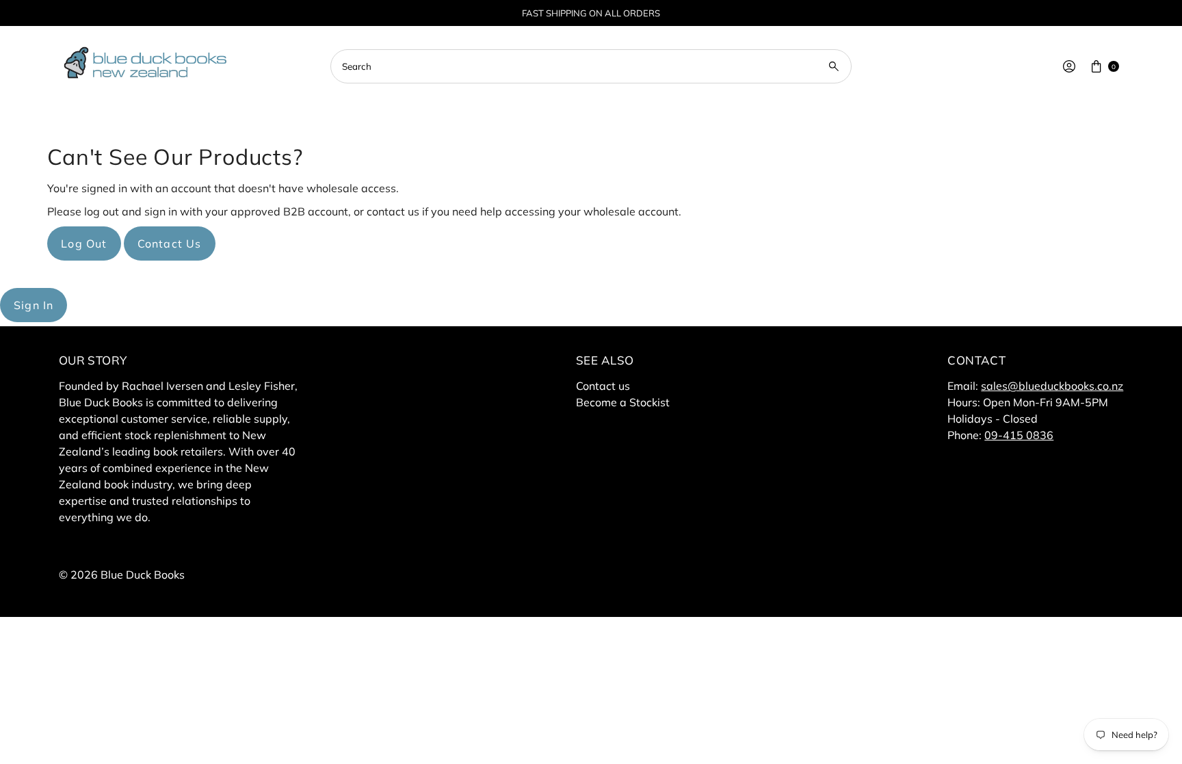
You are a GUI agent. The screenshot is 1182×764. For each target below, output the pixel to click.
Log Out (84, 243)
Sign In (33, 305)
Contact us (603, 386)
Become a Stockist (623, 402)
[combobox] (591, 66)
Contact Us (169, 243)
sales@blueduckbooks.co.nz (1052, 386)
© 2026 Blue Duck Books (122, 574)
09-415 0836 (1018, 435)
